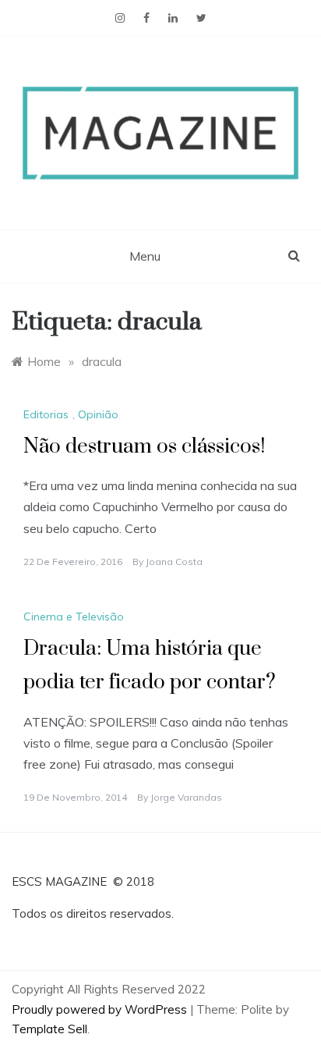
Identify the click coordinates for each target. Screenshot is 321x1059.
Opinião (98, 414)
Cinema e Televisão (73, 616)
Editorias (46, 414)
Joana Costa (174, 561)
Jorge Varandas (186, 797)
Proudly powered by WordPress (101, 1009)
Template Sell (49, 1029)
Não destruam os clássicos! (144, 447)
